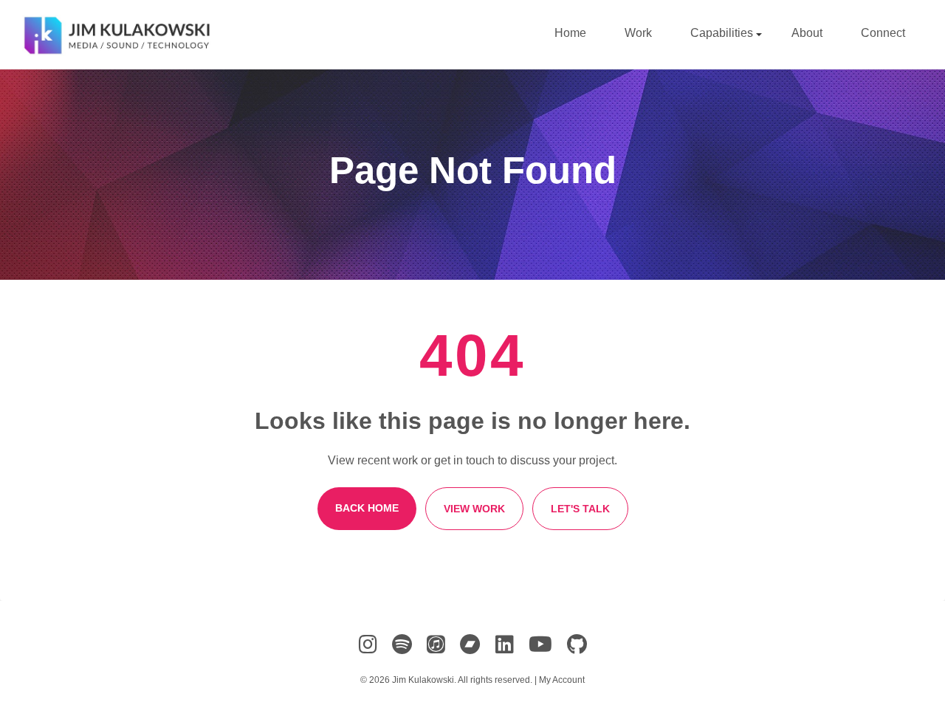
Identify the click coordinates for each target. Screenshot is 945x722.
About (806, 33)
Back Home (367, 508)
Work (638, 33)
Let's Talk (580, 509)
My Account (562, 680)
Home (570, 33)
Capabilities (723, 33)
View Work (474, 509)
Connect (883, 33)
